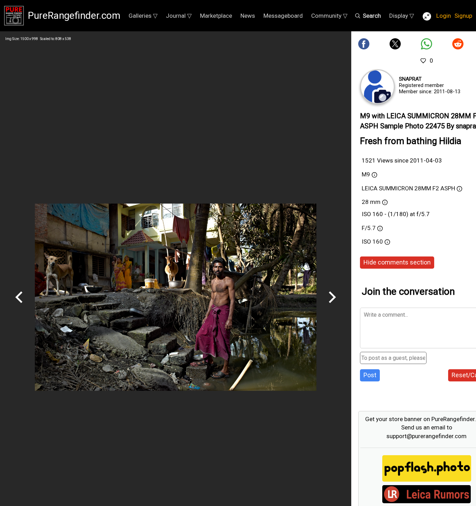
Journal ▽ (179, 15)
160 (378, 241)
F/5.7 (369, 227)
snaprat (410, 79)
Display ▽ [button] (401, 15)
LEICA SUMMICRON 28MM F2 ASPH (408, 188)
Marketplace (216, 15)
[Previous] (19, 305)
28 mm (371, 201)
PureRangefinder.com (74, 15)
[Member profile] (377, 86)
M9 (366, 174)
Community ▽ (329, 15)
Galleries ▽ (143, 15)
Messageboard (283, 15)
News (247, 15)
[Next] (332, 305)
